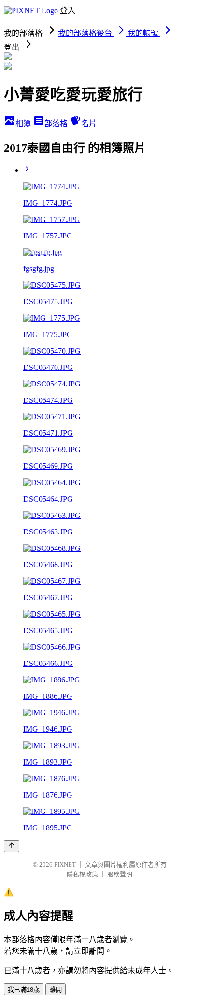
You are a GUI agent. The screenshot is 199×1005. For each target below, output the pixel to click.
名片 (89, 123)
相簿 (24, 123)
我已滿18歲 (24, 989)
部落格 (57, 123)
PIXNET (65, 864)
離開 (55, 989)
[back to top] (11, 846)
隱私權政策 (82, 874)
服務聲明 (119, 874)
